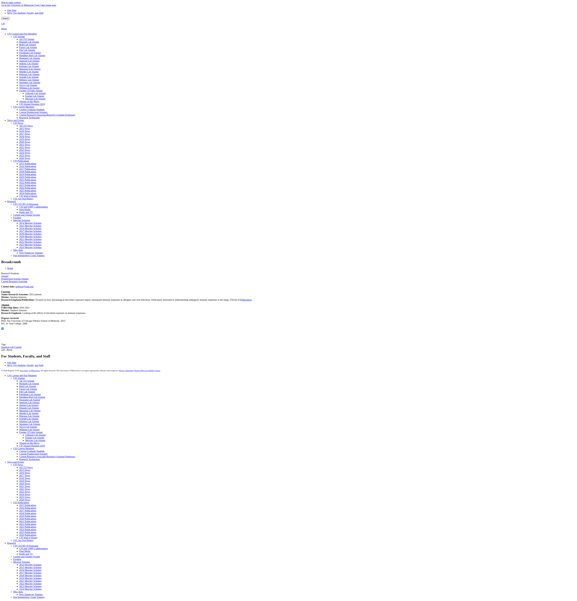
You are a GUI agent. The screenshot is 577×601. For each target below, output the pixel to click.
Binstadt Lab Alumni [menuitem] (29, 42)
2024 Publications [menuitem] (27, 188)
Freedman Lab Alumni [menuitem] (30, 53)
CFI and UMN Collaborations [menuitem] (33, 207)
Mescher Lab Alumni (35, 440)
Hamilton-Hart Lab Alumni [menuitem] (32, 55)
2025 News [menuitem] (24, 155)
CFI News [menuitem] (18, 123)
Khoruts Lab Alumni (29, 408)
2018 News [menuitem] (24, 136)
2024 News (24, 494)
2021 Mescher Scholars (30, 581)
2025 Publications (27, 532)
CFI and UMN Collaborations (33, 548)
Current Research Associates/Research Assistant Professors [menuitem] (47, 115)
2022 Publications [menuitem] (27, 182)
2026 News (24, 500)
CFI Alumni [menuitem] (19, 36)
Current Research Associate (14, 281)
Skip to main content (11, 2)
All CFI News (26, 467)
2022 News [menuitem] (24, 147)
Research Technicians (29, 459)
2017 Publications (27, 510)
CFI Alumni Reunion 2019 (32, 446)
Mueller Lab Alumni (29, 413)
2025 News (24, 497)
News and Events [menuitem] (15, 120)
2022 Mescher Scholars (30, 583)
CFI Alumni (19, 378)
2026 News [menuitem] (24, 158)
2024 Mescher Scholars (30, 589)
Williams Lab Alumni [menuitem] (29, 88)
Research (11, 543)
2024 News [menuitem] (24, 153)
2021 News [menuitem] (24, 144)
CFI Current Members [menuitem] (23, 107)
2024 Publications (27, 529)
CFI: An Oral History (23, 540)
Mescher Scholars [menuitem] (21, 220)
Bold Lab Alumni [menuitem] (27, 44)
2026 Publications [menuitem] (27, 193)
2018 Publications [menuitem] (27, 171)
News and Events (15, 462)
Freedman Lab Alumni (30, 394)
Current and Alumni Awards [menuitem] (26, 215)
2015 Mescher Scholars (30, 567)
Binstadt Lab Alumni (29, 383)
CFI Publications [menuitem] (21, 161)
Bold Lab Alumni (27, 386)
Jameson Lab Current (11, 347)
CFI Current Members (23, 448)
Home (10, 268)
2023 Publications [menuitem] (27, 185)
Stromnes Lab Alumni (29, 424)
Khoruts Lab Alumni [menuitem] (29, 66)
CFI (3, 23)
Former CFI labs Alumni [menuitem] (31, 90)
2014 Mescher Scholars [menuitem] (30, 223)
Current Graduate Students (31, 451)
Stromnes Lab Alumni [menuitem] (29, 82)
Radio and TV (26, 554)
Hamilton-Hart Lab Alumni (32, 397)
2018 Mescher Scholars (30, 575)
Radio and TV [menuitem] (26, 212)
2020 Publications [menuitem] (27, 177)
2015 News (24, 470)
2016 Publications (27, 508)
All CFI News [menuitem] (26, 125)
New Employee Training (31, 594)
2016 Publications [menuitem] (27, 166)
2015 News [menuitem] (24, 128)
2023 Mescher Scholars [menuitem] (30, 244)
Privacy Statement (126, 370)
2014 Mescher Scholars (30, 564)
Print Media (24, 551)
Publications (246, 300)
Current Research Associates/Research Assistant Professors (47, 456)
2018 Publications (27, 513)
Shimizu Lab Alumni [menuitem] (29, 80)
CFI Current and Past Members (22, 375)
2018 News (24, 478)
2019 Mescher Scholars (30, 578)
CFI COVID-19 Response (25, 546)
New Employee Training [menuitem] (31, 253)
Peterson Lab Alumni (29, 416)
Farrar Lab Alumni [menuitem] (28, 47)
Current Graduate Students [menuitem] (31, 109)
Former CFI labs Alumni (31, 432)
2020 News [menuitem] (24, 142)
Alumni (4, 276)
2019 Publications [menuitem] (27, 174)
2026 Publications (27, 535)
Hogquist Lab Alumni (29, 400)
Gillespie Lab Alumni (35, 435)
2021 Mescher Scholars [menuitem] (30, 239)
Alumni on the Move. (29, 443)
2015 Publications (27, 505)
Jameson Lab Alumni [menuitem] (29, 61)
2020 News (24, 483)
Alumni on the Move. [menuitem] (29, 101)
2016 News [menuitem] (24, 131)
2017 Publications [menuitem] (27, 169)
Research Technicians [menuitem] (29, 117)
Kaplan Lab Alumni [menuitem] (34, 96)
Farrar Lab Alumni (28, 389)
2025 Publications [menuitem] (27, 190)
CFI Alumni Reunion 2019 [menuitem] (32, 104)
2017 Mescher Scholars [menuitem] (30, 231)
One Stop (11, 10)
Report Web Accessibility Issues (147, 370)
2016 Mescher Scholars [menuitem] (30, 228)
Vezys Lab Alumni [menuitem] (28, 85)
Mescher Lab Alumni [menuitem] (35, 98)
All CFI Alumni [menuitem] (26, 39)
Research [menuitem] (11, 201)
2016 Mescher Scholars (30, 570)
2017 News (24, 475)
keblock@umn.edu (24, 286)
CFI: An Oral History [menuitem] (23, 198)
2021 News (24, 486)
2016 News (24, 473)
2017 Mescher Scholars (30, 573)
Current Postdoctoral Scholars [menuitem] (33, 112)
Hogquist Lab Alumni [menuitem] (29, 58)
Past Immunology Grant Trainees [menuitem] (28, 255)
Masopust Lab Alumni (29, 410)
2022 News (24, 489)
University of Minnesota (30, 370)
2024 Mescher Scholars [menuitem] (30, 247)
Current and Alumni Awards (26, 556)
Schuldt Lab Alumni (28, 418)
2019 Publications (27, 516)
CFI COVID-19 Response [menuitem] (25, 204)
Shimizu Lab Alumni (29, 421)
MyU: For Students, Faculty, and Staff (25, 13)
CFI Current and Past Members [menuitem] (22, 34)
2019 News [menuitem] (24, 139)
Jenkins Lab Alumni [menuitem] (28, 63)
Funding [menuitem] (17, 217)
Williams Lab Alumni (29, 429)
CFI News (18, 464)
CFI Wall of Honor (28, 537)
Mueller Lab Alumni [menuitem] (29, 71)
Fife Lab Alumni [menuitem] (27, 50)
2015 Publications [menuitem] (27, 163)
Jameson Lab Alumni (29, 402)
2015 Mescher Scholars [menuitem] (30, 226)
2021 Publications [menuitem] (27, 180)
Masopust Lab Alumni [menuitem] (29, 69)
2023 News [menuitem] (24, 150)
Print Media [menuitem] (24, 209)
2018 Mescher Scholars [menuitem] (30, 234)
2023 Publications (27, 527)
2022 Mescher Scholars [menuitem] (30, 242)
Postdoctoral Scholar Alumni (14, 279)
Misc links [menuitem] (18, 250)
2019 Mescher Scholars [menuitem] (30, 236)
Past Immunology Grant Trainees (28, 597)
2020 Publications (27, 519)
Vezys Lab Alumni (28, 427)
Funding (17, 559)
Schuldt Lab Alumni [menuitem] (28, 77)
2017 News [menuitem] (24, 134)
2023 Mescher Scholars (30, 586)
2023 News (24, 491)
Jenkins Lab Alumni (28, 405)
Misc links (18, 591)
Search (5, 18)
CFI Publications (21, 502)
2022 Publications (27, 524)
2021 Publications (27, 521)
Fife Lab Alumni (27, 391)
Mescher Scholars (21, 562)
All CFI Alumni (26, 381)
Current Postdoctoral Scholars (33, 454)
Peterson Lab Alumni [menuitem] (29, 74)
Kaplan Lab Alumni (34, 437)
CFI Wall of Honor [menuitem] (28, 196)
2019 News (24, 481)
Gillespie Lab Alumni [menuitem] (35, 93)
